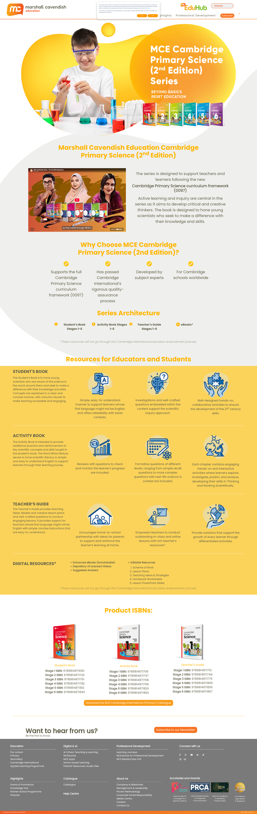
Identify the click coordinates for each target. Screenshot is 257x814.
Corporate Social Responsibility (134, 795)
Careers (121, 802)
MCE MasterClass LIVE (129, 759)
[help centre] (180, 759)
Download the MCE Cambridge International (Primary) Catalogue (128, 703)
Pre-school (16, 752)
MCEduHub (69, 755)
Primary (14, 755)
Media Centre (124, 798)
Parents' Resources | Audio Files (81, 766)
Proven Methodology (128, 791)
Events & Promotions (22, 784)
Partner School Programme (25, 791)
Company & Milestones (130, 784)
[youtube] (191, 755)
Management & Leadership (132, 788)
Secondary (16, 759)
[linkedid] (197, 755)
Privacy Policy (147, 8)
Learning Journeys (127, 752)
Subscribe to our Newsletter (175, 730)
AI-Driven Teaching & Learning (80, 752)
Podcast (15, 795)
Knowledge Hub (19, 788)
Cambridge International (24, 762)
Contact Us (123, 805)
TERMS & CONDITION (244, 812)
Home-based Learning (76, 762)
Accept (142, 15)
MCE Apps (69, 759)
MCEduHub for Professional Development (140, 755)
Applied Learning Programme (28, 766)
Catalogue (69, 784)
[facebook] (180, 755)
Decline (152, 15)
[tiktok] (203, 755)
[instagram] (185, 755)
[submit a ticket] (185, 759)
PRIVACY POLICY (250, 812)
